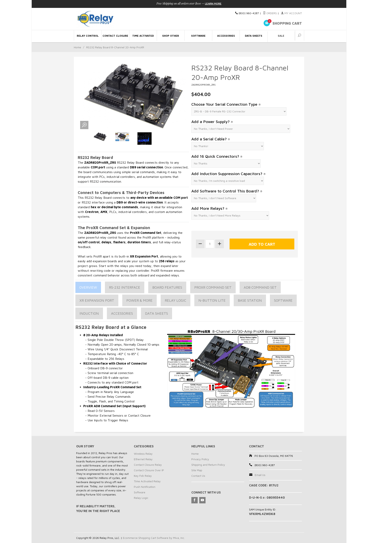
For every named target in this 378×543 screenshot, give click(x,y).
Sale (281, 35)
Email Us (260, 475)
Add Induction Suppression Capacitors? (227, 173)
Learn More (213, 3)
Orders (271, 13)
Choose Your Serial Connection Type (224, 104)
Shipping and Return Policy (208, 464)
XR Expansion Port (97, 300)
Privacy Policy (200, 459)
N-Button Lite (212, 300)
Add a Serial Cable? (209, 139)
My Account (293, 13)
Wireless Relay (143, 453)
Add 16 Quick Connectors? (215, 156)
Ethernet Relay (143, 459)
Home (77, 47)
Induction (89, 313)
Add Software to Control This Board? (225, 191)
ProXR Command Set (213, 287)
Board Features (167, 287)
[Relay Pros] (112, 19)
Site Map (196, 470)
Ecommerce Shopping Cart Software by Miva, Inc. (154, 537)
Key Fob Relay (143, 475)
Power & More (139, 300)
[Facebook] (194, 500)
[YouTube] (202, 500)
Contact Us (198, 475)
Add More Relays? (208, 208)
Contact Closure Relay (148, 464)
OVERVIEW (88, 287)
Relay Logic (175, 300)
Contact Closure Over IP (149, 470)
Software (283, 300)
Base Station (250, 300)
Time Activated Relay (147, 481)
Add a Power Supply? (211, 121)
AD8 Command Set (260, 287)
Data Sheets (156, 313)
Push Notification (144, 486)
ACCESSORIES (122, 313)
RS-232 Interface (124, 287)
